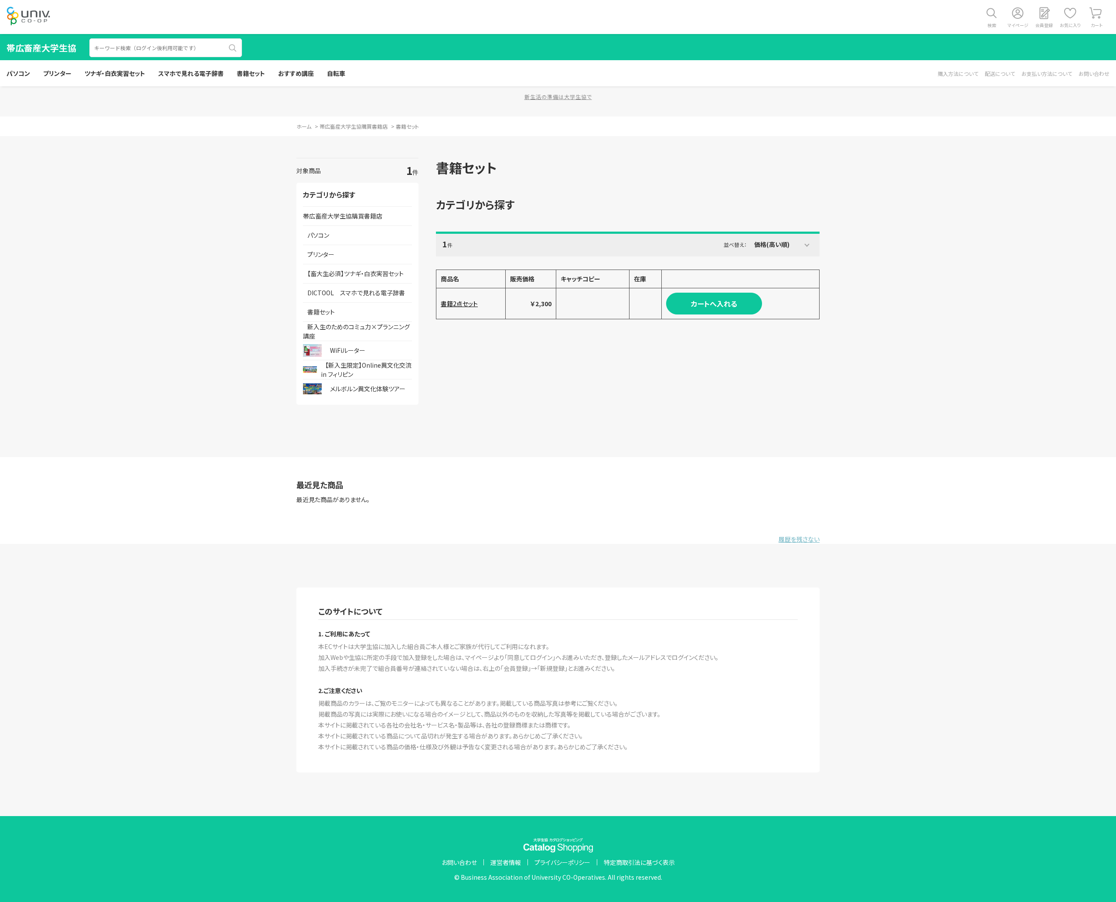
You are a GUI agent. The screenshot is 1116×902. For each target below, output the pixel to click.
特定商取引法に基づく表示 (639, 862)
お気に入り (1070, 25)
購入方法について (958, 73)
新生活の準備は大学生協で (558, 96)
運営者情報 (505, 862)
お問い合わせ (1094, 73)
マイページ (1017, 25)
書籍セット (251, 73)
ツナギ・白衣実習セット (115, 73)
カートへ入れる (714, 303)
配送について (1000, 73)
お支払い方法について (1046, 73)
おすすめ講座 (296, 73)
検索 (991, 25)
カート (1096, 25)
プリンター (57, 73)
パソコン (18, 73)
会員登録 (1044, 25)
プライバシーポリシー (562, 862)
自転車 (336, 73)
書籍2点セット (459, 303)
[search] (233, 48)
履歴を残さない (799, 539)
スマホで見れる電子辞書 (191, 73)
